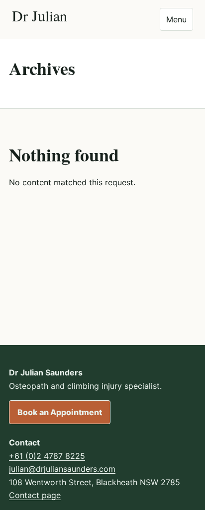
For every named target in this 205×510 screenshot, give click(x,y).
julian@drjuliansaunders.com (62, 469)
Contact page (35, 495)
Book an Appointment (59, 412)
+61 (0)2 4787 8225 (47, 456)
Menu (176, 19)
